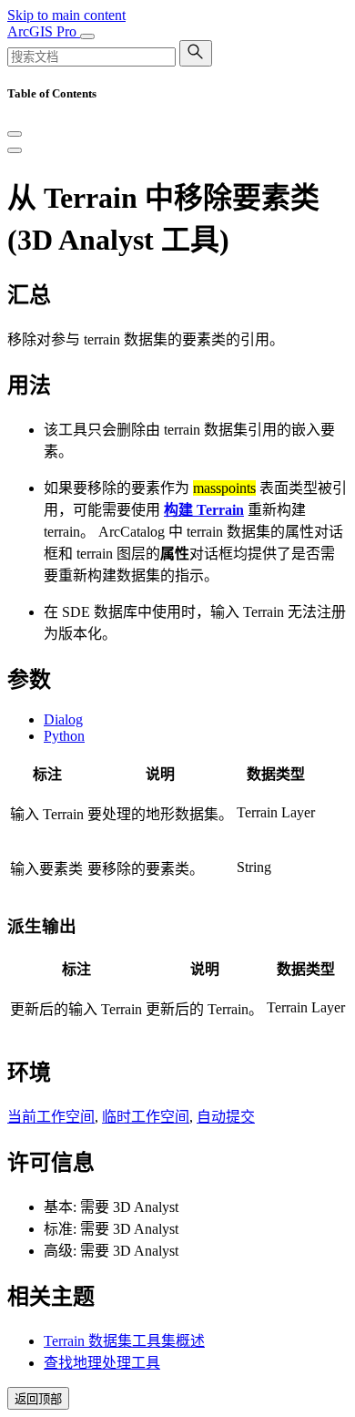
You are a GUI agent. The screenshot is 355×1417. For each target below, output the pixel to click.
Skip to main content (66, 15)
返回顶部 (38, 1399)
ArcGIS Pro (43, 31)
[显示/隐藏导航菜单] (87, 36)
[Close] (14, 134)
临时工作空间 (145, 1116)
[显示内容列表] (14, 150)
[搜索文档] (195, 53)
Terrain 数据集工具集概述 (124, 1341)
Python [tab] (64, 736)
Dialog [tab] (63, 719)
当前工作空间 (51, 1116)
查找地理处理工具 (102, 1363)
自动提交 (226, 1116)
